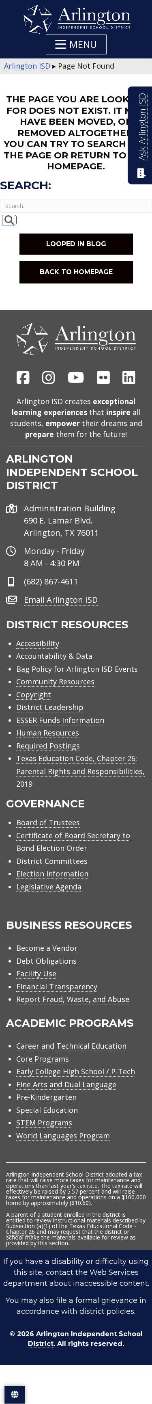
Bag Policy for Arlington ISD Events (77, 669)
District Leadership (49, 707)
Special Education (47, 1110)
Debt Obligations (46, 961)
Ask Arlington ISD (142, 126)
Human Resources (47, 733)
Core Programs (42, 1059)
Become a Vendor (46, 948)
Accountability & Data (54, 656)
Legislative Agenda (48, 886)
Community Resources (55, 681)
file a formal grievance (96, 1300)
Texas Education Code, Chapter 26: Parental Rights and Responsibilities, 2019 (80, 771)
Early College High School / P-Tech (75, 1071)
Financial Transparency (56, 986)
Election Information (52, 873)
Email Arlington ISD (61, 599)
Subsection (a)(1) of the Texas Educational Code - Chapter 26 (71, 1228)
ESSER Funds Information (60, 720)
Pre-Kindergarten (46, 1097)
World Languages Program (63, 1135)
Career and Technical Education (71, 1046)
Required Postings (48, 746)
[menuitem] (23, 378)
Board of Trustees (48, 822)
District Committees (52, 861)
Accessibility (37, 643)
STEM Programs (44, 1122)
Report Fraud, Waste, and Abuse (72, 999)
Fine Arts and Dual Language (66, 1084)
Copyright (33, 694)
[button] (76, 44)
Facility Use (36, 973)
